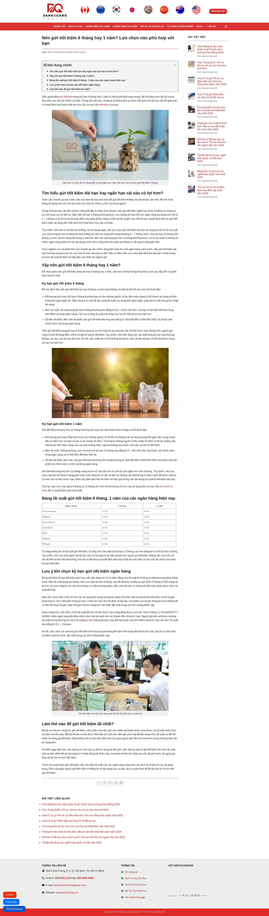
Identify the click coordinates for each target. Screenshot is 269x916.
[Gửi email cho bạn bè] (110, 783)
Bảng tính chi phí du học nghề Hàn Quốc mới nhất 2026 (211, 174)
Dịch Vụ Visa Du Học (135, 878)
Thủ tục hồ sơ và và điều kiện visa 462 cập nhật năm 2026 (210, 190)
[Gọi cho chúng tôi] (189, 895)
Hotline (10, 894)
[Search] (226, 26)
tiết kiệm (104, 104)
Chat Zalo (11, 902)
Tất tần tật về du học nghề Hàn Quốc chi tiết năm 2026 (72, 842)
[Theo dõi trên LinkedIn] (195, 895)
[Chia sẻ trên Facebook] (98, 783)
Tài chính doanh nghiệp (180, 26)
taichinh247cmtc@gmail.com (70, 885)
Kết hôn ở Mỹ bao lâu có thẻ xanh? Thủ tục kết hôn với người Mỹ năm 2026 (83, 837)
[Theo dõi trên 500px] (205, 895)
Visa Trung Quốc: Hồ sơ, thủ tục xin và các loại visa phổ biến (75, 809)
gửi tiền (89, 620)
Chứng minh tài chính (97, 26)
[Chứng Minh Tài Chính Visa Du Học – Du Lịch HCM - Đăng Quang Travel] (55, 11)
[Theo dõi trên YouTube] (199, 895)
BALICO (161, 912)
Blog (200, 26)
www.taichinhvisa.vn (67, 892)
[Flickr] (202, 895)
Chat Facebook (14, 909)
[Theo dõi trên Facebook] (180, 895)
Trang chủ (59, 26)
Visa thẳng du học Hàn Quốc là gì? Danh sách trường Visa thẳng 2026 (81, 804)
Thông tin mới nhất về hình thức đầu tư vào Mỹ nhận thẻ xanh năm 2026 (81, 831)
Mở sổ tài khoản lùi (152, 26)
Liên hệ (211, 26)
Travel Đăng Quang (76, 52)
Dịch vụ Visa (75, 26)
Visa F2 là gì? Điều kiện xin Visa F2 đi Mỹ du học (69, 821)
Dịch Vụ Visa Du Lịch (135, 884)
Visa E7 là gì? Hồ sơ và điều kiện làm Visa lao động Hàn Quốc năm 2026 (82, 815)
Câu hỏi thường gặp (135, 897)
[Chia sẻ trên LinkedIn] (121, 783)
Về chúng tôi (131, 872)
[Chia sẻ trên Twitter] (104, 783)
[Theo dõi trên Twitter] (183, 895)
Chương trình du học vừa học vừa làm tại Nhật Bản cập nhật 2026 (78, 826)
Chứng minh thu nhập (125, 26)
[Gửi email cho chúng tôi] (186, 895)
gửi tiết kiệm (66, 96)
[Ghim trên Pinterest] (115, 783)
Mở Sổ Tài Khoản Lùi (135, 890)
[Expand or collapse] (175, 65)
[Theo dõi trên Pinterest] (192, 895)
